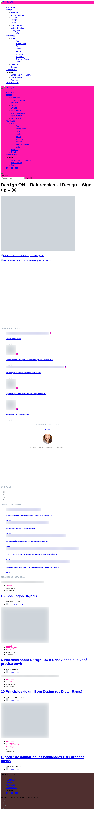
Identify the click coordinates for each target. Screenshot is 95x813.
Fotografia (15, 31)
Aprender (15, 12)
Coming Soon (12, 83)
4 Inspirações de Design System (17, 415)
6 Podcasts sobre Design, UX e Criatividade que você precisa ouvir (29, 360)
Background (21, 44)
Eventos (14, 64)
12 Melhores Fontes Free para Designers (20, 528)
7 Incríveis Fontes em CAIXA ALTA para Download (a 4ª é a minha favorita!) (32, 567)
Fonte (18, 49)
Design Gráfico (17, 15)
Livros (13, 23)
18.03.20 (9, 533)
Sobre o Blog (16, 77)
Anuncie (14, 80)
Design (9, 10)
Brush (18, 46)
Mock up (19, 54)
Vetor (18, 62)
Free (13, 38)
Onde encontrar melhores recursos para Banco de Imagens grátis (29, 515)
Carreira (14, 17)
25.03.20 (9, 520)
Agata (47, 430)
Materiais (10, 7)
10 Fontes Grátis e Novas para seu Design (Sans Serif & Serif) (27, 541)
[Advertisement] (47, 294)
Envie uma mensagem (21, 75)
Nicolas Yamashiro (16, 604)
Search (28, 178)
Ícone (18, 51)
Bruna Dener (13, 672)
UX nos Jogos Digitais (13, 339)
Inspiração (10, 649)
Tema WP (20, 57)
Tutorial (14, 67)
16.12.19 (9, 546)
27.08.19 (9, 559)
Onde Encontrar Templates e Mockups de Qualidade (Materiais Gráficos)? (32, 554)
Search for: (4, 175)
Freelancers (11, 647)
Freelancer (11, 70)
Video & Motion (17, 28)
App (17, 41)
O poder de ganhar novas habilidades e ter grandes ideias (26, 394)
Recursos (10, 36)
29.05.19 (9, 572)
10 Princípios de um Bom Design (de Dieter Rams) (23, 373)
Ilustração (15, 33)
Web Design (16, 25)
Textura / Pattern (23, 59)
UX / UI (14, 20)
